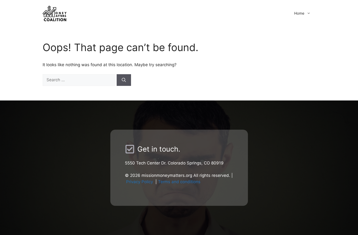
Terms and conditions (179, 181)
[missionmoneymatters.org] (85, 13)
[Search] (124, 80)
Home (299, 13)
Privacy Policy (139, 181)
